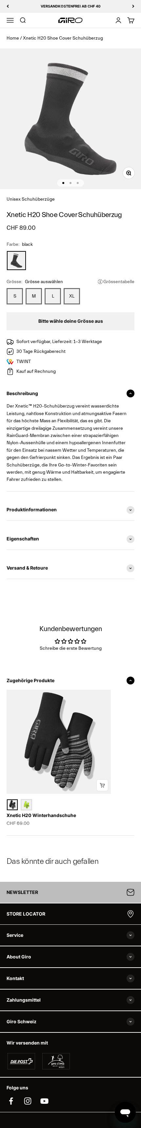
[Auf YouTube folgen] (44, 1101)
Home (13, 38)
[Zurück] (8, 6)
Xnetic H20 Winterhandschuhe (41, 815)
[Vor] (133, 6)
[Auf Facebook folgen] (11, 1101)
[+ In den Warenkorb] (102, 785)
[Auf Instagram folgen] (27, 1101)
